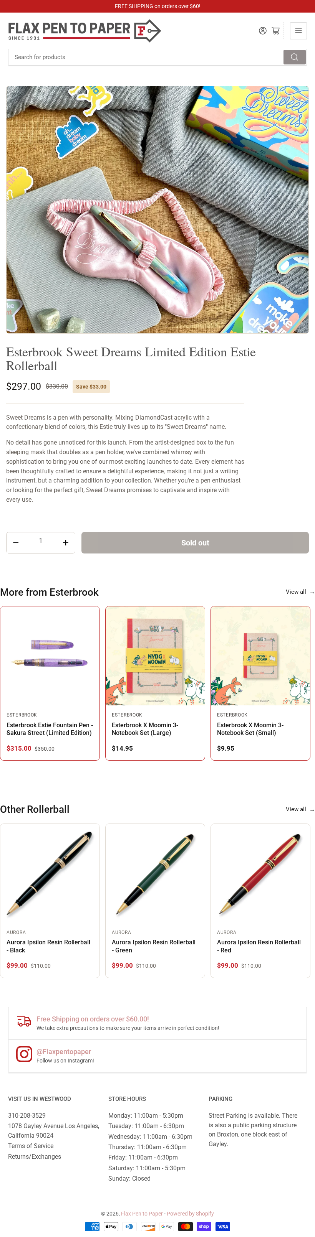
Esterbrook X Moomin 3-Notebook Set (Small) (250, 728)
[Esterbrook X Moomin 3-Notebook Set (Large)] (155, 655)
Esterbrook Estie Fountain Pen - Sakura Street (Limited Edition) (50, 728)
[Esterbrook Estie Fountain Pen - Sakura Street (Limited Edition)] (49, 655)
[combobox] (157, 57)
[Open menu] (298, 30)
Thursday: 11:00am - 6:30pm (147, 1147)
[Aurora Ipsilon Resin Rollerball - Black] (49, 873)
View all (300, 591)
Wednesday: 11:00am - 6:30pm (150, 1136)
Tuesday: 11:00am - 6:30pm (146, 1126)
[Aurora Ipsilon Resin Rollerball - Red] (260, 873)
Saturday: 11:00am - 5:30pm (147, 1168)
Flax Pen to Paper (142, 1214)
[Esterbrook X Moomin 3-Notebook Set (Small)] (260, 655)
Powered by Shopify (190, 1214)
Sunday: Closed (129, 1178)
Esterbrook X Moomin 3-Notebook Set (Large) (145, 728)
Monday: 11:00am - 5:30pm (145, 1115)
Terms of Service (30, 1146)
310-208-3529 (27, 1115)
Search (294, 57)
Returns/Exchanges (34, 1156)
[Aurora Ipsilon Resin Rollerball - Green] (155, 873)
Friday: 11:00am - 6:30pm (143, 1157)
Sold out (195, 542)
